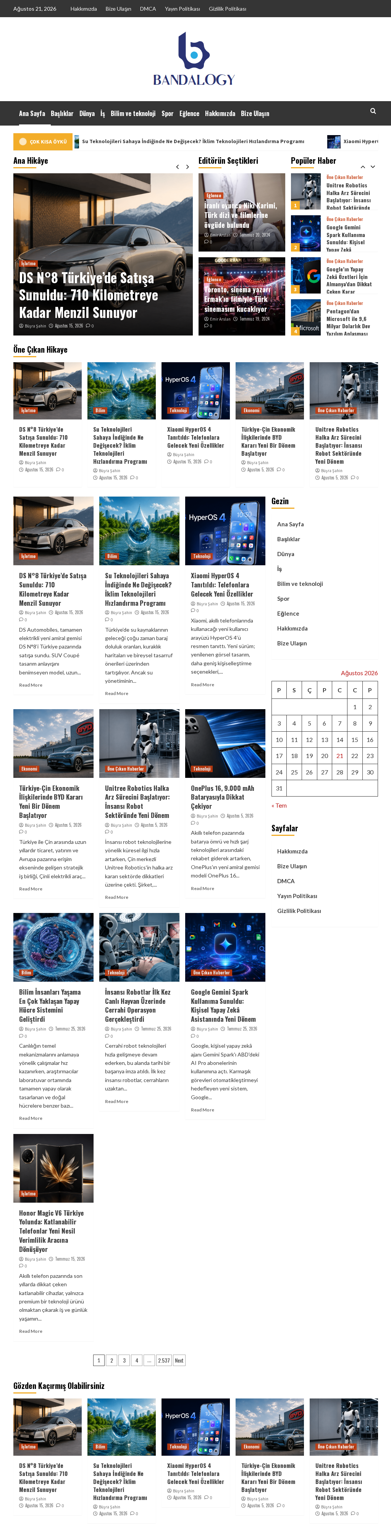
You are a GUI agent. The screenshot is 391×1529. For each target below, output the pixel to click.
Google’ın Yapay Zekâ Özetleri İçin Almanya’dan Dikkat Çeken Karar (349, 238)
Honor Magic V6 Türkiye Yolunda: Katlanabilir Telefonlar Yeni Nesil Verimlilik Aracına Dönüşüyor (51, 1231)
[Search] (373, 111)
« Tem (279, 805)
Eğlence (189, 113)
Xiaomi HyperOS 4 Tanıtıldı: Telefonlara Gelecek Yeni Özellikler (195, 437)
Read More (30, 685)
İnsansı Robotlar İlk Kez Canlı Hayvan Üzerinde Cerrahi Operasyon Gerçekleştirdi (138, 1005)
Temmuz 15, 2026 (70, 1259)
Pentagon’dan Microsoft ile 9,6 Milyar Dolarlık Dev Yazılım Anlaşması (348, 280)
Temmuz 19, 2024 (254, 319)
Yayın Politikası (182, 8)
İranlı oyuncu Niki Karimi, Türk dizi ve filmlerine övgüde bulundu (240, 214)
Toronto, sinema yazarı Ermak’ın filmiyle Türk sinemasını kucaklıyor (237, 298)
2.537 (164, 1360)
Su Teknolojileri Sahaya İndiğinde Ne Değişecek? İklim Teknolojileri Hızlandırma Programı (120, 445)
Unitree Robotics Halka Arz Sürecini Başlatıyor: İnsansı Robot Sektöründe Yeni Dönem (338, 445)
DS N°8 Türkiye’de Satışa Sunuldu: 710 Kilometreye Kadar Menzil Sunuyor (88, 294)
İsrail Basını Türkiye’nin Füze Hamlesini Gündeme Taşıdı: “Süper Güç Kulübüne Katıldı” (347, 329)
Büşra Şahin (35, 326)
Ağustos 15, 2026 (69, 326)
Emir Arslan (220, 235)
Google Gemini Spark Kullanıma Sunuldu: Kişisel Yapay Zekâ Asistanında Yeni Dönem (345, 203)
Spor (168, 113)
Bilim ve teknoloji (133, 113)
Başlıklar (62, 113)
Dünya (87, 113)
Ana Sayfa (32, 113)
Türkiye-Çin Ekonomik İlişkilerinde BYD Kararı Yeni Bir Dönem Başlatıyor (268, 441)
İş (102, 113)
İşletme (28, 263)
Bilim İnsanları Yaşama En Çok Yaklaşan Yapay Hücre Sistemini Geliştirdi (50, 1005)
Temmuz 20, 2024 (254, 235)
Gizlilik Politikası (227, 8)
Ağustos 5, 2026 (260, 469)
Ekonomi (251, 410)
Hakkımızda (84, 8)
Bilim (100, 410)
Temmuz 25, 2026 (70, 1029)
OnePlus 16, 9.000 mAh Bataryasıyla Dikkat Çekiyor (222, 797)
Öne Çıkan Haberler (344, 177)
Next (179, 1360)
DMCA (148, 8)
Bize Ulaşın (118, 8)
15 (354, 739)
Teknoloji (178, 410)
